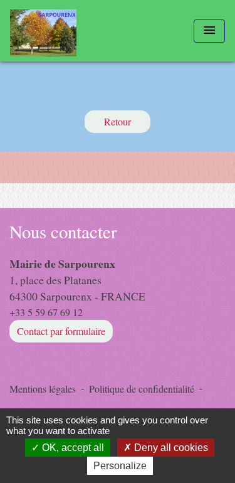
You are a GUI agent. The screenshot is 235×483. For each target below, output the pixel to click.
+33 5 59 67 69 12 (46, 312)
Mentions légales (42, 388)
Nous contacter (63, 232)
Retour (117, 121)
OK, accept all (71, 447)
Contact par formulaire (61, 330)
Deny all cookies (170, 447)
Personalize (120, 465)
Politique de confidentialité (141, 388)
